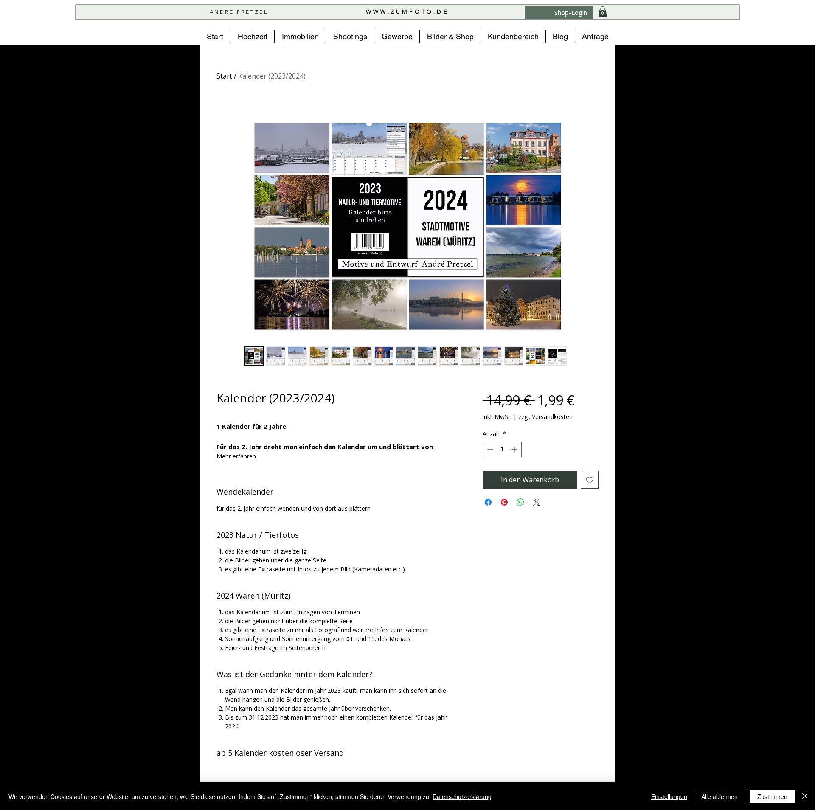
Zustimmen (772, 796)
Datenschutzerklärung (462, 796)
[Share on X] (536, 502)
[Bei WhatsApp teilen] (520, 502)
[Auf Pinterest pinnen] (504, 502)
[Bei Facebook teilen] (488, 502)
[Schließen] (805, 796)
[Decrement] (489, 449)
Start (224, 76)
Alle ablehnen (719, 796)
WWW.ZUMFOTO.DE (407, 11)
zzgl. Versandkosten (545, 417)
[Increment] (515, 449)
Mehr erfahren (236, 456)
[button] (602, 11)
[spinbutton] (502, 449)
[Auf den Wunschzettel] (590, 480)
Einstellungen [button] (669, 796)
